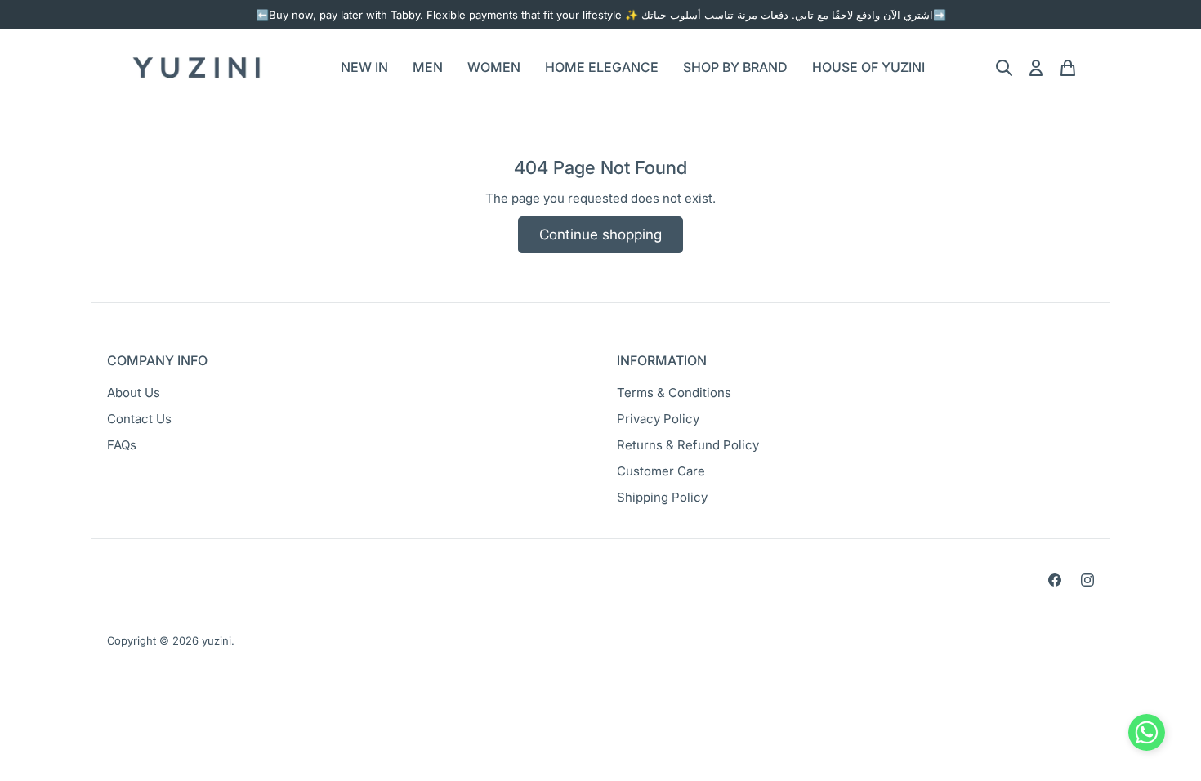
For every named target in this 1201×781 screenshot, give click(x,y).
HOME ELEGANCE (602, 67)
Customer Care (661, 471)
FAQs (121, 445)
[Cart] (1068, 68)
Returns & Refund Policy (688, 445)
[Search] (1004, 68)
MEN (428, 67)
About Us (133, 392)
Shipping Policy (662, 497)
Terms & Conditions (674, 392)
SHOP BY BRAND (735, 67)
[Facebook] (1054, 580)
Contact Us (139, 418)
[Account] (1036, 68)
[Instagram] (1087, 580)
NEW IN (364, 67)
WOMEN (493, 67)
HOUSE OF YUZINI (868, 67)
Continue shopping (600, 234)
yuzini (216, 640)
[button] (1146, 736)
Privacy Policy (658, 418)
